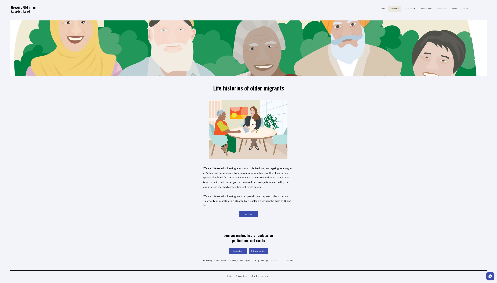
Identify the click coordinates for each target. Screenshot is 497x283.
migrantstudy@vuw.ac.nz (266, 260)
